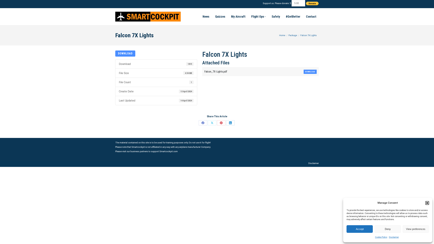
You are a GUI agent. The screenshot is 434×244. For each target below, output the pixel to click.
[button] (427, 203)
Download (125, 53)
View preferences (415, 229)
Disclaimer (394, 237)
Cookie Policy (381, 237)
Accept (360, 229)
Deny (388, 229)
